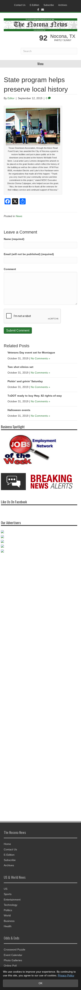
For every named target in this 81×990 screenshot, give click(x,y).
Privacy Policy (66, 975)
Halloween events (19, 410)
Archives (62, 5)
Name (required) (14, 238)
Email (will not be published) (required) (29, 254)
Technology (10, 904)
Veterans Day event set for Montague (31, 352)
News (19, 216)
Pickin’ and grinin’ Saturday (25, 381)
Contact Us (19, 5)
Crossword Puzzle (14, 949)
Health (7, 926)
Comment (10, 269)
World (7, 915)
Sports (7, 894)
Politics (8, 910)
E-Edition (34, 5)
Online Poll (10, 965)
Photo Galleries (13, 960)
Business (9, 920)
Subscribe (49, 5)
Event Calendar (13, 955)
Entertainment (12, 899)
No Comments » (40, 358)
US (5, 888)
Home (7, 843)
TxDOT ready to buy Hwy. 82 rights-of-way (35, 395)
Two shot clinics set (20, 366)
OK (40, 983)
